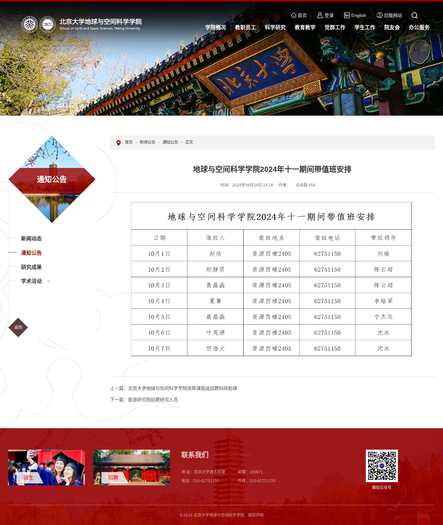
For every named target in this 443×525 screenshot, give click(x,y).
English (358, 15)
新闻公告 (147, 142)
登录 (329, 15)
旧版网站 (393, 15)
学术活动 (31, 281)
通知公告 (31, 253)
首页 (302, 15)
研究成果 (31, 267)
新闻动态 (31, 238)
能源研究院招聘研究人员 (144, 399)
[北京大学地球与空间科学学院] (83, 24)
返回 (18, 327)
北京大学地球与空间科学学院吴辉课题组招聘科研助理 (173, 388)
